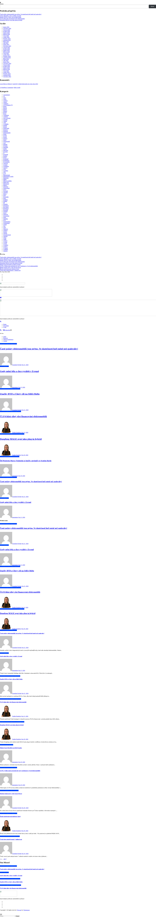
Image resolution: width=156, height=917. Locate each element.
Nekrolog (5, 186)
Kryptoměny (6, 162)
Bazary (5, 109)
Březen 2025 (6, 52)
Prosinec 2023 (7, 73)
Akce (4, 97)
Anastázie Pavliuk (16, 364)
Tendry (5, 224)
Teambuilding (6, 221)
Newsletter (6, 325)
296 (5, 859)
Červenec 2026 (7, 28)
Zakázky (5, 251)
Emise (4, 134)
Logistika (5, 170)
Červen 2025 (6, 47)
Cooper (5, 341)
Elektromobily (7, 132)
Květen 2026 (6, 31)
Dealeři (5, 125)
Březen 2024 (6, 69)
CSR (4, 122)
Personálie (6, 197)
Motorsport (6, 183)
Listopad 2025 (7, 40)
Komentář (5, 159)
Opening (5, 192)
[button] (11, 330)
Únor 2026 (6, 35)
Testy (4, 227)
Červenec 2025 (7, 46)
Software (5, 214)
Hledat (1, 4)
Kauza (5, 157)
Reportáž (5, 210)
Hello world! (17, 87)
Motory (5, 185)
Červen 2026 (6, 30)
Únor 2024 (6, 70)
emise (4, 336)
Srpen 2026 (6, 27)
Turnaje (5, 233)
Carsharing (6, 115)
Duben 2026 (6, 33)
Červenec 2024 (7, 63)
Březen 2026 (6, 34)
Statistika (5, 218)
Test (4, 226)
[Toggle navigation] (0, 299)
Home (4, 324)
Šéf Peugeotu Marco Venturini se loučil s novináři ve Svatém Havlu (25, 461)
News (4, 189)
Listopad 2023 (7, 75)
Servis (4, 213)
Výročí (5, 243)
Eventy (5, 135)
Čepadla (5, 119)
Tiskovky (5, 229)
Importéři (5, 147)
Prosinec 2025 (7, 38)
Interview (5, 150)
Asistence (5, 103)
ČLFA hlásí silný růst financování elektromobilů (12, 18)
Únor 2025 (6, 53)
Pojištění (5, 200)
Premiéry (5, 204)
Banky (5, 106)
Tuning (5, 232)
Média (4, 179)
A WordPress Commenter (6, 87)
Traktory (5, 230)
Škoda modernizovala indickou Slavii (10, 816)
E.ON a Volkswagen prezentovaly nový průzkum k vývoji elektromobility (20, 770)
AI (4, 96)
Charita (5, 121)
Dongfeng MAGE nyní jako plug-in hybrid (11, 20)
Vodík (4, 239)
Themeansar (26, 910)
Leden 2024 (6, 72)
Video (4, 237)
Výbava (5, 240)
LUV (4, 173)
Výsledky (5, 245)
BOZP (5, 112)
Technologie (6, 223)
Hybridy (5, 146)
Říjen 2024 (6, 59)
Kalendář (5, 154)
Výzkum (5, 248)
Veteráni (5, 236)
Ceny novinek (6, 118)
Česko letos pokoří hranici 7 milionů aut (11, 839)
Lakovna (5, 163)
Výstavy (5, 246)
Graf (4, 143)
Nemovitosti (6, 188)
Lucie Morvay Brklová (6, 84)
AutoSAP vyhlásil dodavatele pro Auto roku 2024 (25, 84)
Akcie (4, 99)
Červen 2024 (6, 65)
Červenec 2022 (7, 76)
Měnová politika (7, 181)
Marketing (6, 178)
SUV (4, 220)
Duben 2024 (6, 68)
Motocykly (6, 182)
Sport (4, 217)
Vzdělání (5, 249)
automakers (15, 387)
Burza (4, 113)
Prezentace (6, 205)
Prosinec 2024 (7, 56)
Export (5, 137)
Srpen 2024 (6, 62)
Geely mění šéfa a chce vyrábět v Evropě (10, 15)
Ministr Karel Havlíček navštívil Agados (11, 748)
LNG (4, 169)
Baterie (5, 108)
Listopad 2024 (7, 57)
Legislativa (6, 166)
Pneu (4, 198)
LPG (4, 172)
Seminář (5, 211)
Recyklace (6, 207)
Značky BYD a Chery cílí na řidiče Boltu (10, 17)
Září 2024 (5, 60)
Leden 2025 (6, 54)
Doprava (5, 130)
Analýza (5, 100)
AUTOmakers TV (8, 105)
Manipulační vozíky (8, 176)
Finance (5, 138)
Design (5, 127)
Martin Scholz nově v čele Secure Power (11, 793)
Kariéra (5, 156)
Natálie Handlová (16, 432)
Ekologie (5, 131)
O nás (4, 327)
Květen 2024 (6, 66)
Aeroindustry (6, 95)
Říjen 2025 (6, 41)
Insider (5, 148)
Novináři (5, 191)
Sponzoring (6, 216)
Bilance (5, 111)
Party (4, 195)
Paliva (4, 194)
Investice (5, 151)
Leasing (5, 165)
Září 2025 (5, 43)
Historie (5, 144)
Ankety (5, 102)
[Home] (0, 297)
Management (6, 175)
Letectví (5, 167)
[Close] (1, 914)
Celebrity (5, 116)
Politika (5, 201)
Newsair (19, 910)
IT (3, 153)
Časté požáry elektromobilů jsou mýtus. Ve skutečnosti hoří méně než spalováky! (20, 14)
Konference (6, 160)
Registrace (6, 208)
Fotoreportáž (6, 141)
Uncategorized (7, 235)
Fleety (4, 140)
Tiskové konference (8, 339)
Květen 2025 (6, 49)
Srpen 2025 (6, 44)
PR (4, 202)
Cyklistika (5, 124)
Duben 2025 (6, 50)
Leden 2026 (6, 37)
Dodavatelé (6, 128)
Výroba (5, 242)
